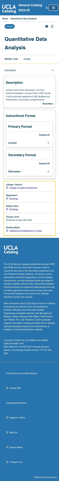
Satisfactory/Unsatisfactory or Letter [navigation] (25, 230)
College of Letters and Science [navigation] (23, 187)
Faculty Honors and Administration (21, 373)
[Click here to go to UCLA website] (11, 250)
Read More (48, 103)
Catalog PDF (15, 388)
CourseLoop (51, 477)
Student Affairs (16, 447)
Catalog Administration (16, 402)
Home (5, 18)
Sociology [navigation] (13, 198)
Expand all (44, 134)
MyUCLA (13, 432)
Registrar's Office (17, 417)
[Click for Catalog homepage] (9, 9)
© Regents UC (15, 462)
